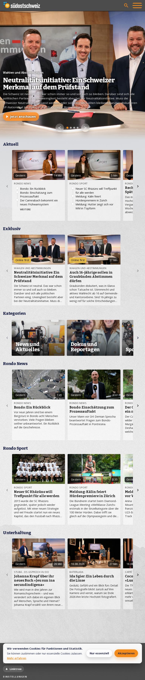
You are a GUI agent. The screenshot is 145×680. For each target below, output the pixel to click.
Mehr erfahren (16, 658)
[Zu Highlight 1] (67, 128)
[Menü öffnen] (137, 5)
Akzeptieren (126, 653)
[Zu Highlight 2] (71, 128)
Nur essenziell (99, 653)
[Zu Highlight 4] (78, 128)
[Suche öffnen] (126, 5)
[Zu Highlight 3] (74, 128)
